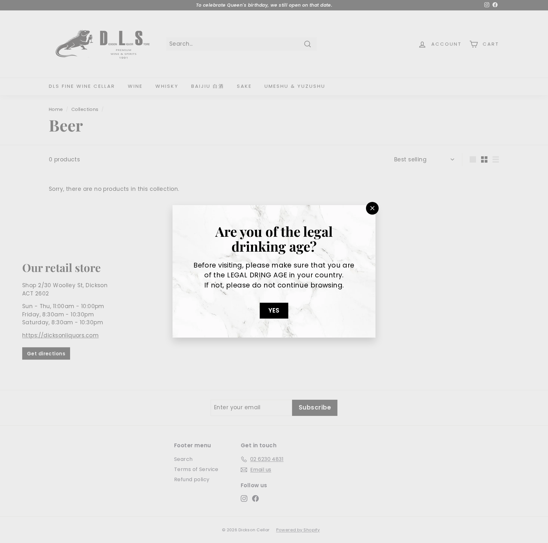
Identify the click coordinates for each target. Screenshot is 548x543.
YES (273, 310)
